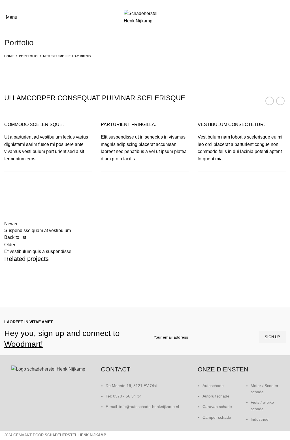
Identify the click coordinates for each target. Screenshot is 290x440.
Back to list (15, 237)
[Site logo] (145, 16)
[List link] (217, 405)
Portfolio (28, 56)
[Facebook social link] (141, 4)
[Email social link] (148, 4)
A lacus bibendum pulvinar (39, 287)
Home (9, 56)
